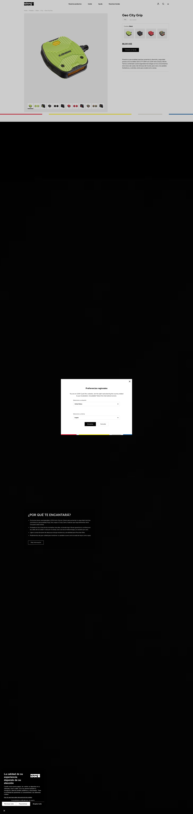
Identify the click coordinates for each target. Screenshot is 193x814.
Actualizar (90, 424)
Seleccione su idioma (79, 414)
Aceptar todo (37, 804)
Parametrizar (23, 804)
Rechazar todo (9, 804)
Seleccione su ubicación (79, 400)
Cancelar (103, 424)
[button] (4, 810)
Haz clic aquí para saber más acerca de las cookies (18, 797)
